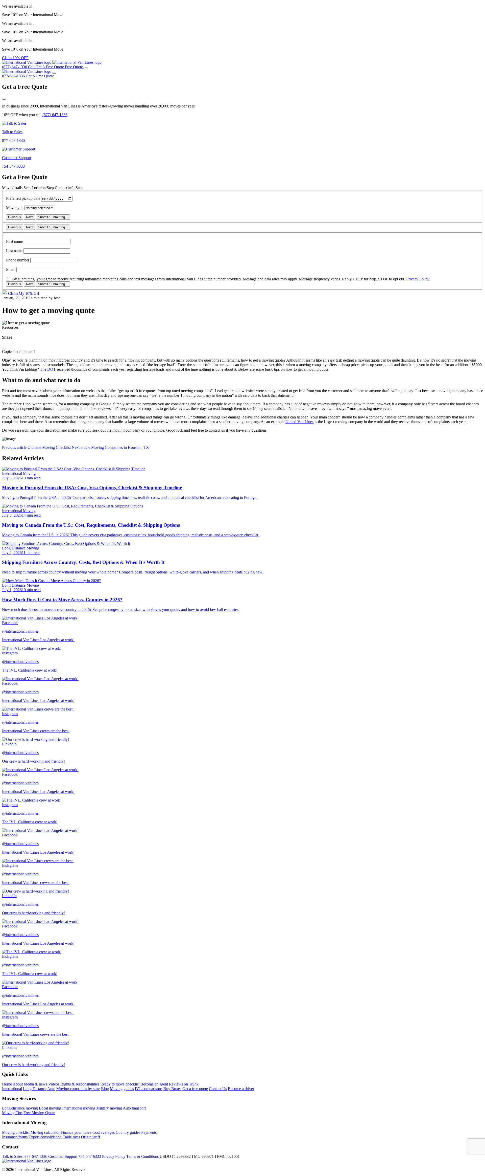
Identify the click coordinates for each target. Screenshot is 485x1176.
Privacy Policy (417, 279)
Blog (105, 1088)
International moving (78, 1108)
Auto (51, 1088)
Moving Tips (12, 1113)
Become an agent (154, 1084)
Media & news (35, 1084)
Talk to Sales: (24, 1156)
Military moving (109, 1108)
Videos (53, 1084)
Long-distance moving (20, 1108)
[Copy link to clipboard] (4, 348)
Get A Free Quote (40, 76)
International (12, 1088)
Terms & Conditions (143, 1156)
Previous (14, 217)
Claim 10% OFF (15, 58)
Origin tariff (90, 1137)
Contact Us (218, 1088)
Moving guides (122, 1088)
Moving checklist (16, 1132)
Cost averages (103, 1132)
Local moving (50, 1108)
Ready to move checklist (119, 1084)
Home (7, 1084)
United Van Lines (299, 421)
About (18, 1084)
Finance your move (76, 1132)
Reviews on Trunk (184, 1084)
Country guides (128, 1132)
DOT (51, 369)
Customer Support (74, 1156)
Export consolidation (45, 1137)
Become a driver (241, 1088)
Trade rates (71, 1137)
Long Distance (34, 1088)
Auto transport (134, 1108)
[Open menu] (86, 68)
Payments (149, 1132)
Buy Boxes (172, 1088)
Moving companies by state (78, 1088)
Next (29, 217)
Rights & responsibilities (79, 1084)
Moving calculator (45, 1132)
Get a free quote (195, 1088)
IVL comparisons (148, 1088)
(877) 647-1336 (54, 115)
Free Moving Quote (39, 1113)
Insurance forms (15, 1137)
